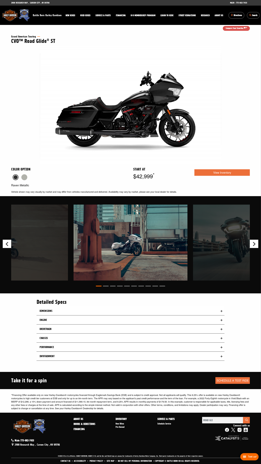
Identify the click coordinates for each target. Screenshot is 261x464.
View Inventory (222, 172)
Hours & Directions (84, 423)
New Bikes (120, 423)
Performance (47, 347)
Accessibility (80, 461)
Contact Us (66, 461)
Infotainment (47, 356)
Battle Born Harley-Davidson (47, 15)
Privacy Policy (97, 461)
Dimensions (46, 311)
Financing (79, 429)
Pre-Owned (120, 427)
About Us (78, 419)
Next (254, 244)
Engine (43, 320)
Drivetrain (46, 329)
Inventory (121, 419)
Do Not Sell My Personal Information (135, 461)
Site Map (111, 461)
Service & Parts (166, 419)
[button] (70, 15)
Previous (7, 244)
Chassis (44, 338)
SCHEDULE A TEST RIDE (233, 380)
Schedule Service (164, 423)
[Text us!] (249, 457)
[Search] (246, 420)
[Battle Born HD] (16, 14)
